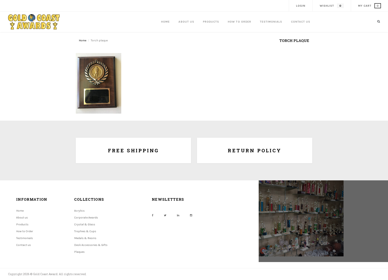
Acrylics (79, 210)
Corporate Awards (86, 217)
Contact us (23, 245)
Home (82, 40)
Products (22, 224)
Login (300, 5)
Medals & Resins (85, 238)
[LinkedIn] (178, 215)
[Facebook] (152, 215)
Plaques (79, 252)
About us (22, 217)
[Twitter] (165, 215)
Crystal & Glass (84, 224)
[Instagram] (191, 215)
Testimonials (24, 238)
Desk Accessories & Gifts (91, 245)
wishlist (330, 5)
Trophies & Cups (85, 231)
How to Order (24, 231)
